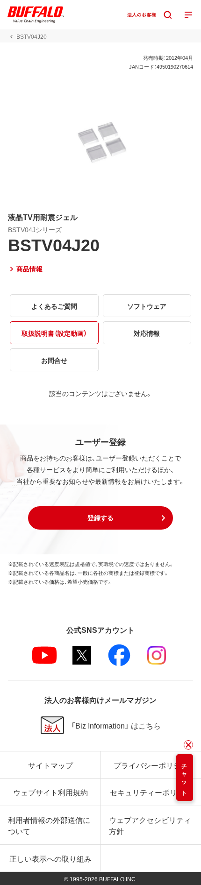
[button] (100, 518)
